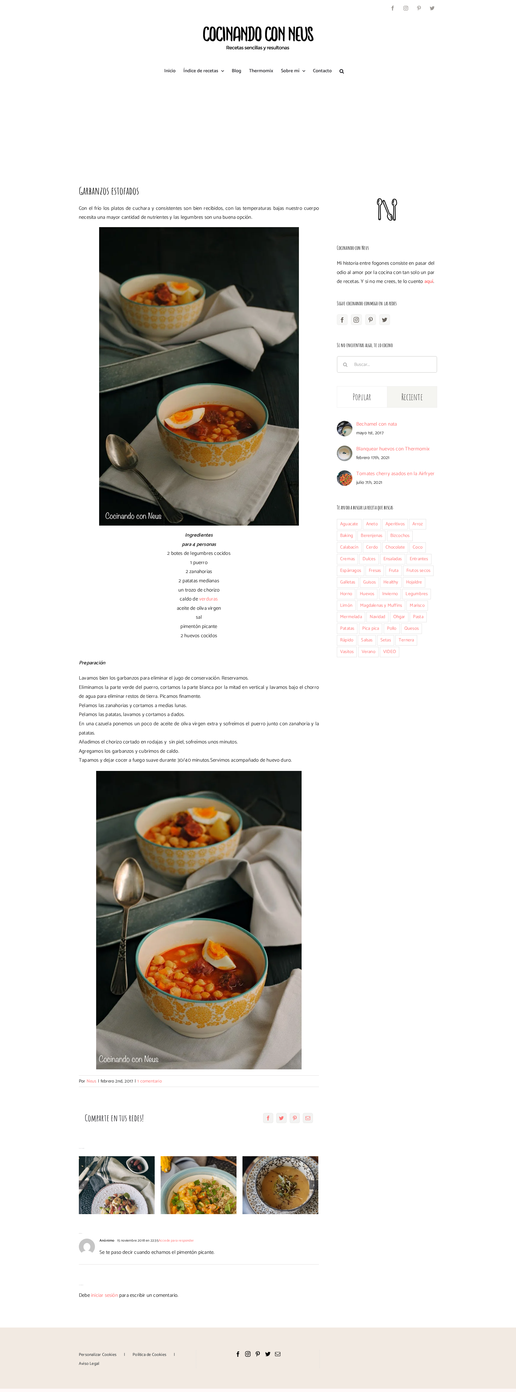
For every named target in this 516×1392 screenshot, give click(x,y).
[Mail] (277, 1353)
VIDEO (389, 651)
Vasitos (347, 651)
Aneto (372, 524)
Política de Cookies (149, 1354)
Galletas (347, 582)
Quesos (411, 628)
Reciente (412, 396)
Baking (346, 535)
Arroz (417, 524)
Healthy (390, 582)
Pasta (418, 616)
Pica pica (370, 628)
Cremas (347, 559)
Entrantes (419, 559)
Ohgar (399, 616)
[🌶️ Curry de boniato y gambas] (198, 1185)
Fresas (375, 570)
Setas (385, 640)
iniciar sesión (105, 1295)
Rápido (346, 640)
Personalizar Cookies (97, 1354)
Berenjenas (371, 535)
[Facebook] (342, 319)
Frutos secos (418, 570)
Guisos (369, 582)
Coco (418, 547)
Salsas (366, 640)
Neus (91, 1081)
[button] (342, 71)
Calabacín (349, 547)
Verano (368, 651)
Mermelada (351, 616)
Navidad (377, 616)
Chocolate (395, 547)
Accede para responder (176, 1240)
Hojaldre (414, 582)
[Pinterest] (370, 319)
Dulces (369, 559)
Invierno (390, 594)
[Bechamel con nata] (344, 425)
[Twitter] (384, 319)
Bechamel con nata (376, 424)
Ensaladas (392, 559)
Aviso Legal (89, 1363)
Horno (346, 594)
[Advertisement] (258, 126)
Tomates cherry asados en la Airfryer (395, 473)
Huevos (367, 594)
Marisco (417, 605)
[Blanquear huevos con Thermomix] (344, 450)
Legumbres (417, 594)
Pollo (392, 628)
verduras (208, 599)
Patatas (347, 628)
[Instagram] (356, 319)
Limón (346, 605)
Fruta (394, 570)
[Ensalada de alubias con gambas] (117, 1185)
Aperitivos (395, 524)
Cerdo (372, 547)
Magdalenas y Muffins (381, 605)
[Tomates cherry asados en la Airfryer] (344, 475)
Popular (362, 396)
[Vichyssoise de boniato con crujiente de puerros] (280, 1185)
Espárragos (350, 570)
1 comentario (149, 1081)
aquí (429, 281)
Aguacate (349, 524)
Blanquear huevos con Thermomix (393, 449)
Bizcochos (400, 535)
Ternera (406, 640)
